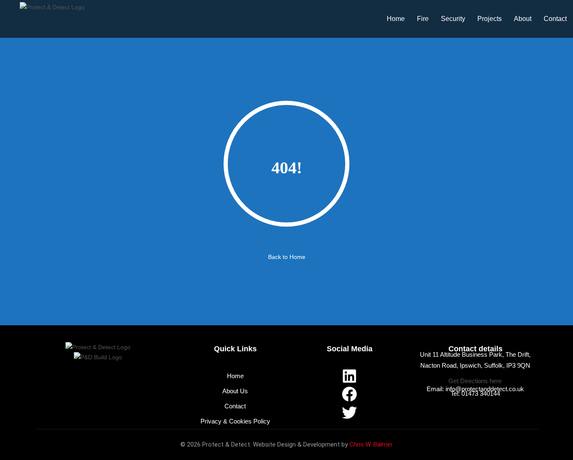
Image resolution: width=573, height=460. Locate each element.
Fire (423, 18)
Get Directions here (475, 380)
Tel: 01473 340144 (475, 393)
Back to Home (286, 257)
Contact (555, 18)
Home (396, 18)
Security (453, 18)
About (522, 18)
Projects (489, 18)
